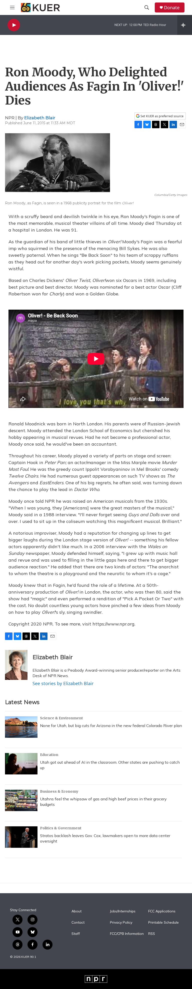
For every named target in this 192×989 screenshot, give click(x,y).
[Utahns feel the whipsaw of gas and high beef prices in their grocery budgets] (21, 800)
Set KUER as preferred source (162, 116)
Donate (172, 7)
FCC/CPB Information (127, 934)
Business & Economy (59, 791)
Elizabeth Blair (39, 117)
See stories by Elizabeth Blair (63, 683)
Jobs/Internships (123, 911)
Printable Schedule (163, 923)
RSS (151, 934)
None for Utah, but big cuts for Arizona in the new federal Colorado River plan (111, 725)
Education (49, 754)
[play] (14, 25)
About (77, 911)
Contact (78, 923)
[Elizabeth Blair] (16, 665)
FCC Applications (162, 911)
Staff (76, 934)
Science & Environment (61, 718)
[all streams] (184, 25)
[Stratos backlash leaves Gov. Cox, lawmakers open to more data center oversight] (21, 837)
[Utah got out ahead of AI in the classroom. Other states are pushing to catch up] (21, 763)
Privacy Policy (121, 923)
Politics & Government (61, 828)
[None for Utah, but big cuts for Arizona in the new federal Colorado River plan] (21, 727)
